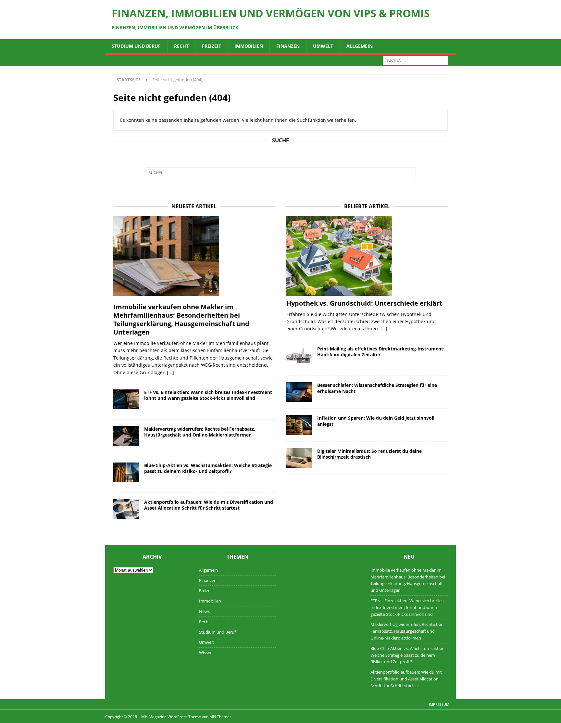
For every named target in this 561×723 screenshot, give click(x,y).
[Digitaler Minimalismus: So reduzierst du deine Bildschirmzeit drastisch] (299, 458)
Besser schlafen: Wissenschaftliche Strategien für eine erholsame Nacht (377, 388)
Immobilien (248, 46)
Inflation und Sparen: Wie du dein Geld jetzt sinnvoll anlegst (375, 421)
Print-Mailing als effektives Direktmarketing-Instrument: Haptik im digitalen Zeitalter (380, 352)
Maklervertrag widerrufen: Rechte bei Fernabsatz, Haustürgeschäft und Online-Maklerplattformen (199, 432)
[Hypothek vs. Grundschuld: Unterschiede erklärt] (367, 256)
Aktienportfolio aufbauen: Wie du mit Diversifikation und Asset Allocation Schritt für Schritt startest (208, 505)
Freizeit (211, 46)
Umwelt (323, 46)
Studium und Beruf (136, 46)
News (204, 611)
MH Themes (220, 716)
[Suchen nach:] (415, 60)
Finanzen (288, 46)
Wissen (206, 652)
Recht (181, 46)
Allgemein (359, 46)
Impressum (439, 704)
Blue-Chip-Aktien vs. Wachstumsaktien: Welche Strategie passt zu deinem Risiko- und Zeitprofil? (208, 468)
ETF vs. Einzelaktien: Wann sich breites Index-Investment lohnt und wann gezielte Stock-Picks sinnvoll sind (208, 395)
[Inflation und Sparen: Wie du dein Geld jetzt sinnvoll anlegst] (299, 425)
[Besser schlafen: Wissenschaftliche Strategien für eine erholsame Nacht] (299, 392)
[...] (170, 372)
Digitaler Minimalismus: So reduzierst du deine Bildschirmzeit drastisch (369, 454)
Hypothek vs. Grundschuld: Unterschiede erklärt (364, 303)
